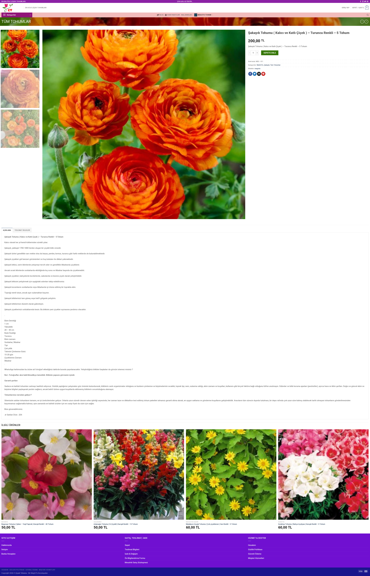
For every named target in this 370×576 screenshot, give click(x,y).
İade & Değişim (131, 554)
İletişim (4, 549)
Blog (161, 15)
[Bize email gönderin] (367, 1)
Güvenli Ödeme (254, 554)
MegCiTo (34, 573)
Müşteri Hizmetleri (256, 558)
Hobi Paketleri (173, 15)
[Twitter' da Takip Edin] (365, 1)
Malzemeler (186, 15)
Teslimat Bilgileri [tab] (22, 230)
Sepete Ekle (270, 53)
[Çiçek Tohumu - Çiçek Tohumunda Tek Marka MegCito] (11, 8)
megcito (257, 68)
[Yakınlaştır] (45, 216)
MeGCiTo (260, 65)
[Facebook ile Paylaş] (250, 74)
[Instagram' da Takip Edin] (363, 1)
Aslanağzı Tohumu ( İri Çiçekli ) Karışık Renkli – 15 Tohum (116, 524)
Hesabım (252, 545)
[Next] (238, 124)
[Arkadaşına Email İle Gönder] (259, 74)
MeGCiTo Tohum (204, 15)
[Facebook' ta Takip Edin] (360, 1)
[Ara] (368, 15)
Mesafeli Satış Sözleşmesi (136, 562)
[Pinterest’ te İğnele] (263, 74)
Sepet (127, 545)
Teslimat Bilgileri (132, 549)
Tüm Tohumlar (16, 21)
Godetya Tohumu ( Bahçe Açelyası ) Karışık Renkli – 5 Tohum (301, 524)
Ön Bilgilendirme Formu (135, 558)
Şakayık (267, 65)
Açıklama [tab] (7, 230)
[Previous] (49, 124)
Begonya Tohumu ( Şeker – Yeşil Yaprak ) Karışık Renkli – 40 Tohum (27, 524)
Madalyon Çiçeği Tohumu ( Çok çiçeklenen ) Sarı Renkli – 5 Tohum (211, 524)
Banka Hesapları (8, 554)
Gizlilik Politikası (255, 549)
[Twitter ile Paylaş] (255, 74)
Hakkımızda (6, 545)
